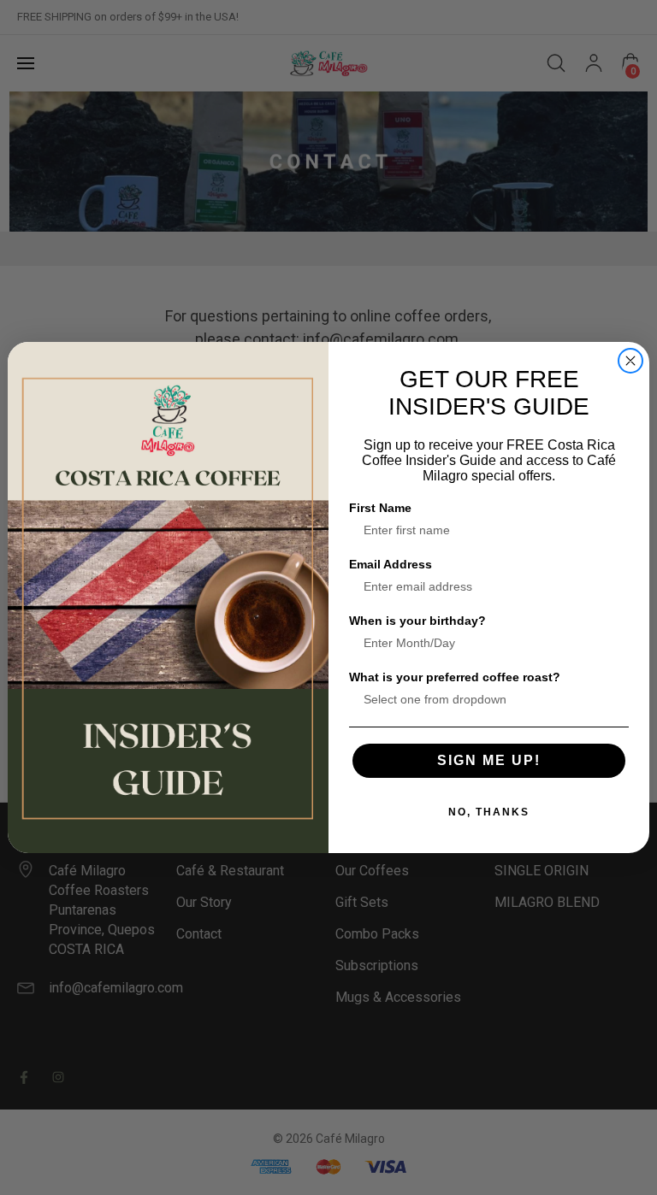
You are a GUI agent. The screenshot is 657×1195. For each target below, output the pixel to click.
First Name (380, 508)
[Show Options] (612, 699)
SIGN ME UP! (489, 760)
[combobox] (484, 699)
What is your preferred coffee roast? (454, 677)
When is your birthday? (417, 620)
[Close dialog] (630, 360)
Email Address (390, 564)
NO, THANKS (489, 812)
